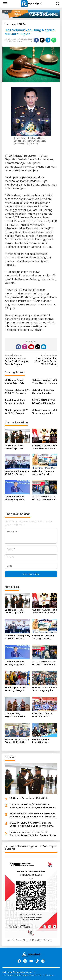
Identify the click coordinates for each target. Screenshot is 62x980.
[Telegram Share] (47, 40)
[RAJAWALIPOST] (31, 3)
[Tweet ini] (42, 40)
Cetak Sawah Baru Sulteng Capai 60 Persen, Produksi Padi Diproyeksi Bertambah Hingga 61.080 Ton (17, 401)
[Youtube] (31, 346)
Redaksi (49, 975)
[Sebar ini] (36, 40)
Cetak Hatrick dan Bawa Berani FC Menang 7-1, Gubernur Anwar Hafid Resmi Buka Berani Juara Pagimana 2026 (44, 715)
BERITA (8, 41)
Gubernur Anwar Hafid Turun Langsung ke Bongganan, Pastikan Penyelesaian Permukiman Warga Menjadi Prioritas (44, 412)
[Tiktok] (37, 346)
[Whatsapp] (53, 40)
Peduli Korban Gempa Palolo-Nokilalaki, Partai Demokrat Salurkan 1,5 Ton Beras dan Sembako (17, 741)
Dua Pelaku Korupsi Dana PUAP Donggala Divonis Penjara (17, 360)
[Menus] (5, 4)
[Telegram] (43, 346)
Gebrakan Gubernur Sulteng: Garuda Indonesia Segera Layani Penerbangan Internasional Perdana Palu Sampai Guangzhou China (44, 391)
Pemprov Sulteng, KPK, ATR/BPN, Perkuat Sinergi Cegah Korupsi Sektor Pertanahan (17, 391)
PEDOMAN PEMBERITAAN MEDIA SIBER (21, 975)
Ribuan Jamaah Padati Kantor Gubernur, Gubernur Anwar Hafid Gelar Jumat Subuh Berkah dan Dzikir (43, 741)
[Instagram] (24, 346)
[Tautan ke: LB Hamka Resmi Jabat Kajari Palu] (31, 778)
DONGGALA (17, 41)
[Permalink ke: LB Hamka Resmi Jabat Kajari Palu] (17, 435)
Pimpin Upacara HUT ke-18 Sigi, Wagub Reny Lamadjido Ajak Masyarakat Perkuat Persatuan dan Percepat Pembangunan (16, 412)
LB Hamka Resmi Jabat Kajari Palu (14, 381)
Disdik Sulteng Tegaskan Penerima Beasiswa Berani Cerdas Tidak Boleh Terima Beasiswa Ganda (15, 715)
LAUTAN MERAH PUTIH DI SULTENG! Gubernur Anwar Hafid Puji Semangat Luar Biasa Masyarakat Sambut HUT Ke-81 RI (33, 834)
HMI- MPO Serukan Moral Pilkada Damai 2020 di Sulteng (46, 360)
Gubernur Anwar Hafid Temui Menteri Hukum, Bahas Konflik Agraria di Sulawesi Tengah (44, 381)
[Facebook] (18, 346)
